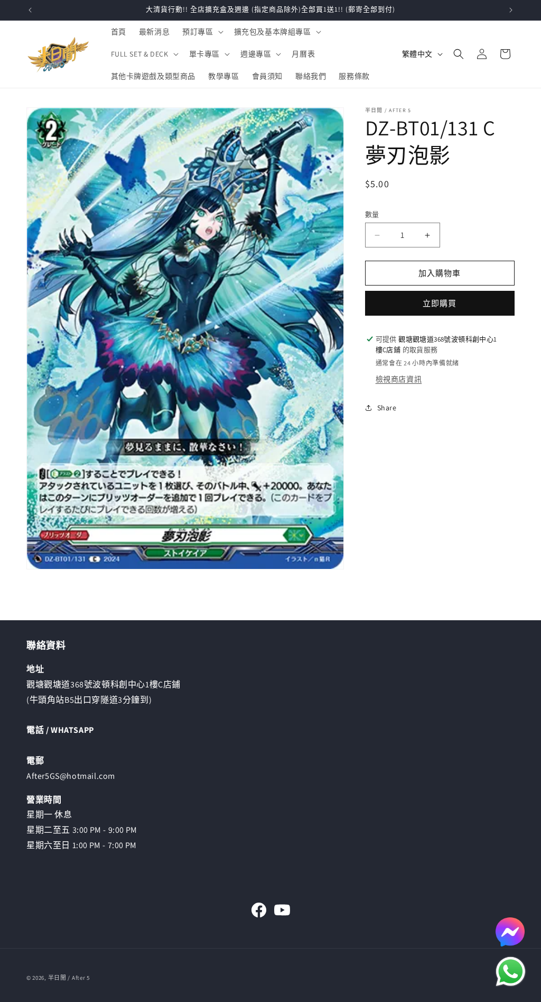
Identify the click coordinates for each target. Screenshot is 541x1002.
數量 (372, 214)
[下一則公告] (511, 10)
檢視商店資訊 (399, 379)
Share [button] (387, 407)
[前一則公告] (30, 10)
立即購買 (439, 303)
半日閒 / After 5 (69, 977)
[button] (201, 32)
